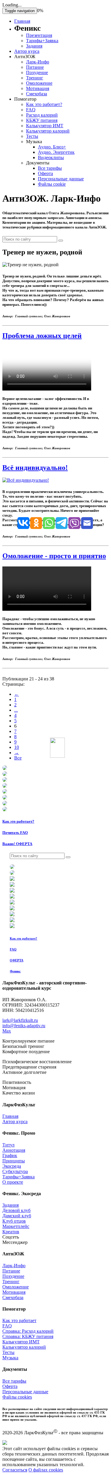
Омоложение (39, 83)
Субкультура (15, 1171)
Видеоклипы (51, 157)
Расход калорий (42, 114)
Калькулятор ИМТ (44, 125)
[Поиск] (60, 240)
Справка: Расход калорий (28, 1331)
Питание (35, 67)
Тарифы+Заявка (42, 40)
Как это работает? (44, 104)
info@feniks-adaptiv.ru (23, 1025)
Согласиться (14, 1469)
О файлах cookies (45, 1469)
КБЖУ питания (41, 120)
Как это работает (19, 1320)
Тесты (32, 136)
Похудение (37, 72)
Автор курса (26, 51)
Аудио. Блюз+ (52, 146)
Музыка (10, 1357)
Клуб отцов (14, 1221)
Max (6, 1030)
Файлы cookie (52, 184)
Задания (34, 45)
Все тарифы (50, 168)
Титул (8, 1144)
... (16, 710)
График (9, 1155)
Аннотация (13, 1150)
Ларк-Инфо (37, 61)
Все (18, 757)
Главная (22, 21)
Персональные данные (61, 178)
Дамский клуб (16, 1215)
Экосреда (11, 1166)
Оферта (45, 173)
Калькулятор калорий (48, 130)
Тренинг (34, 77)
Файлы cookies (17, 1396)
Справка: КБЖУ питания (27, 1336)
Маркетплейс (15, 1226)
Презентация (39, 35)
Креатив (10, 1231)
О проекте (12, 1182)
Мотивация (37, 88)
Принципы (13, 1160)
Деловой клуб (16, 1210)
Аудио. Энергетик (56, 152)
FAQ (31, 109)
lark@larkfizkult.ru (20, 1020)
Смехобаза (36, 93)
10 (16, 747)
